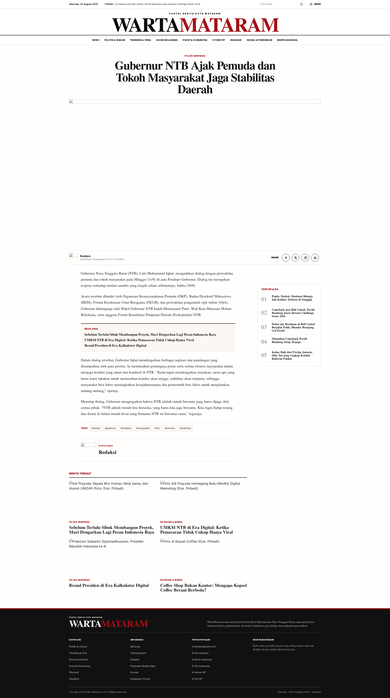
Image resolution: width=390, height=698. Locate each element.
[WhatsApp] (315, 258)
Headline (236, 40)
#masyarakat (143, 428)
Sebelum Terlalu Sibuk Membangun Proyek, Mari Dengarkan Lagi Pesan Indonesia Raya (150, 334)
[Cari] (301, 4)
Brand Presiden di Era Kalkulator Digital (115, 345)
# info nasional (200, 653)
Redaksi (135, 659)
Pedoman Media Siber (142, 666)
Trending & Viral (140, 40)
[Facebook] (286, 258)
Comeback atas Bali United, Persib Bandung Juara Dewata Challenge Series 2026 (293, 313)
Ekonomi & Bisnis (167, 40)
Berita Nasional (287, 40)
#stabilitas (185, 428)
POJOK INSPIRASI (195, 56)
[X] (295, 258)
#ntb (157, 428)
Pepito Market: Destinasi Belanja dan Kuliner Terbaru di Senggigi (292, 298)
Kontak (134, 672)
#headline (126, 428)
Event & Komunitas (195, 40)
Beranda (135, 646)
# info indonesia (201, 666)
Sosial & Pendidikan (259, 40)
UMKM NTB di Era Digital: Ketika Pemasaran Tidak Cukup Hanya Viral (139, 340)
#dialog (96, 428)
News (95, 40)
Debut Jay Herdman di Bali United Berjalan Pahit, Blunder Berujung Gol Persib (293, 327)
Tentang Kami (138, 653)
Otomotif (218, 40)
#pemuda (170, 428)
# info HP (197, 678)
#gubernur (110, 428)
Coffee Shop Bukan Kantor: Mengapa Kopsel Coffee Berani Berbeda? (203, 587)
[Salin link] (305, 258)
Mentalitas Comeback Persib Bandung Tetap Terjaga (289, 340)
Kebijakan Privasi (140, 678)
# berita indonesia (202, 659)
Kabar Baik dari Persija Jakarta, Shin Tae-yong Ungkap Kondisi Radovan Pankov (292, 355)
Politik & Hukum (114, 40)
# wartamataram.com (204, 646)
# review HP (199, 672)
